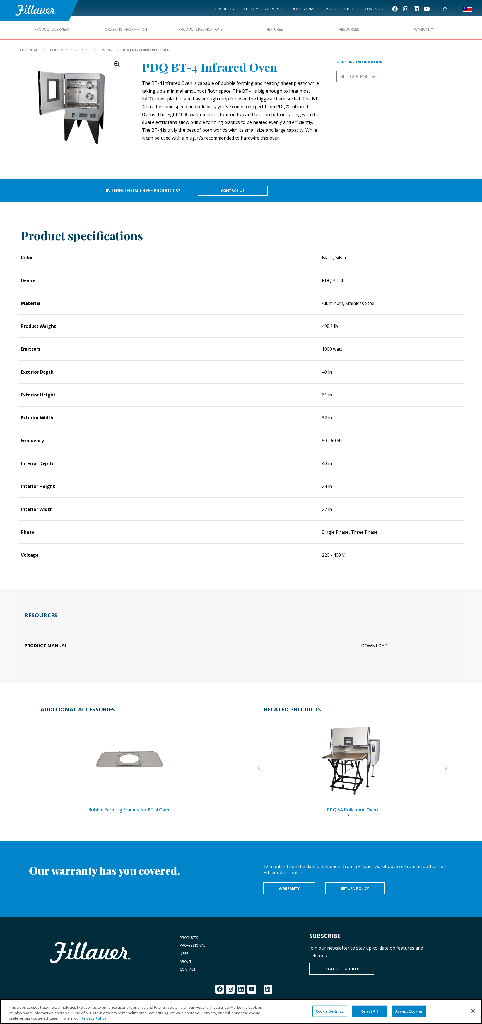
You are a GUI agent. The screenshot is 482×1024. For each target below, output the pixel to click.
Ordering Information (126, 29)
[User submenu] (335, 9)
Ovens (106, 49)
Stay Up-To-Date (342, 968)
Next (446, 768)
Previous (259, 768)
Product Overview (51, 29)
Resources (349, 29)
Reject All (369, 1010)
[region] (241, 1011)
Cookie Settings (330, 1010)
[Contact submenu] (383, 9)
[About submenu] (357, 9)
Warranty (423, 29)
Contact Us (233, 190)
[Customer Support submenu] (282, 9)
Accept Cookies (409, 1010)
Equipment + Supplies (70, 49)
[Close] (473, 1011)
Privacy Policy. (94, 1018)
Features (274, 29)
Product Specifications (201, 29)
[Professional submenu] (317, 9)
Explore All (28, 49)
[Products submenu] (236, 9)
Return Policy (355, 888)
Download (374, 646)
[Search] (444, 8)
